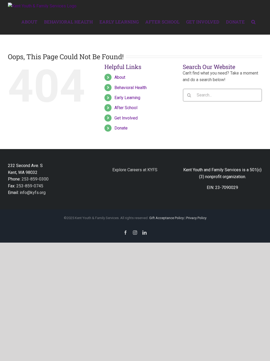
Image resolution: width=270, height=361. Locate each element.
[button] (253, 21)
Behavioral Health (130, 87)
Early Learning (127, 97)
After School (125, 107)
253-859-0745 (29, 185)
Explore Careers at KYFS (134, 169)
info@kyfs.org (33, 192)
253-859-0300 (35, 179)
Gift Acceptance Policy (166, 218)
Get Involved (126, 118)
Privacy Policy (196, 218)
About (119, 77)
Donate (121, 128)
